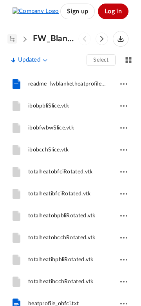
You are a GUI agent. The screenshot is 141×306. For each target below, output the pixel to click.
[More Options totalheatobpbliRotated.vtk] (124, 216)
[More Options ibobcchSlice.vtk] (124, 150)
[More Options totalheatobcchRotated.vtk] (124, 238)
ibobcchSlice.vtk (48, 150)
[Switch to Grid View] (128, 60)
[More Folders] (12, 39)
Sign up (77, 11)
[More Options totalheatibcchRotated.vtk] (124, 282)
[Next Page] (102, 39)
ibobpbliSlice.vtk (48, 106)
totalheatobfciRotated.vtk (60, 172)
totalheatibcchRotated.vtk (61, 281)
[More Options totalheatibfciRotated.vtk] (124, 194)
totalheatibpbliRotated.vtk (61, 259)
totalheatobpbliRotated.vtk (62, 216)
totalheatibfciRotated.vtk (59, 194)
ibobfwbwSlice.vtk (51, 128)
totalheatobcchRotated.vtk (62, 237)
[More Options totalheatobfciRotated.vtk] (124, 172)
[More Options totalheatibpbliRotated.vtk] (124, 260)
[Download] (120, 39)
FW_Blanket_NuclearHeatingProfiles (54, 39)
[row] (70, 84)
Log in (113, 11)
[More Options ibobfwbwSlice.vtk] (124, 128)
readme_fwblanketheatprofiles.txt (70, 84)
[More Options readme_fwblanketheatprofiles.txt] (124, 84)
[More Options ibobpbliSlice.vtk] (124, 106)
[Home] (36, 11)
